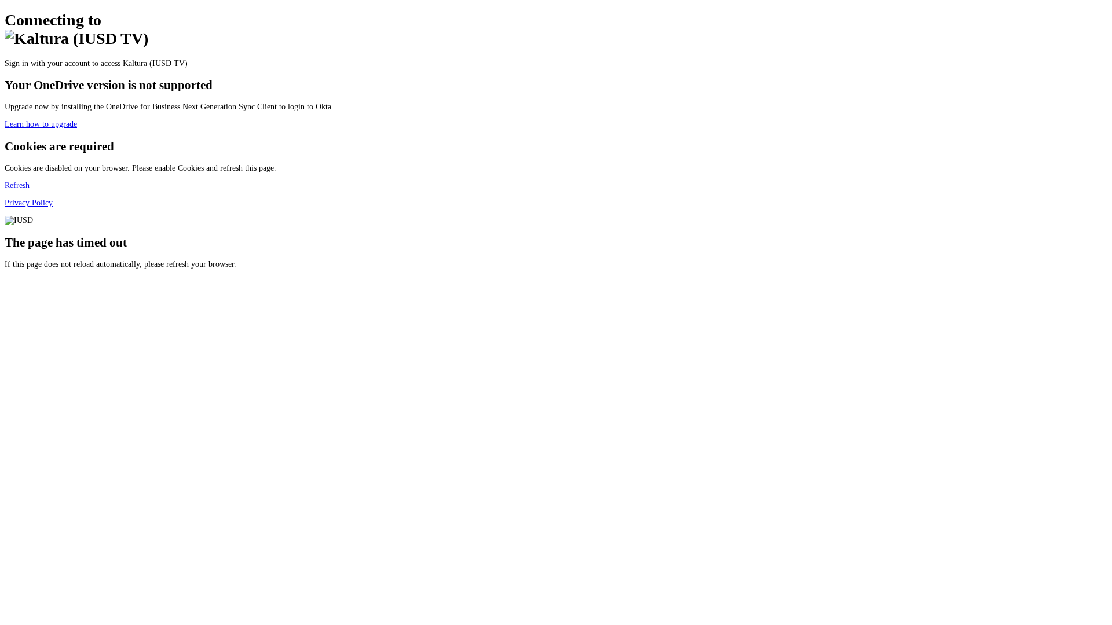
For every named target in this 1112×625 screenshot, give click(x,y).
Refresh (17, 185)
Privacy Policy (29, 202)
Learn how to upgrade (41, 124)
